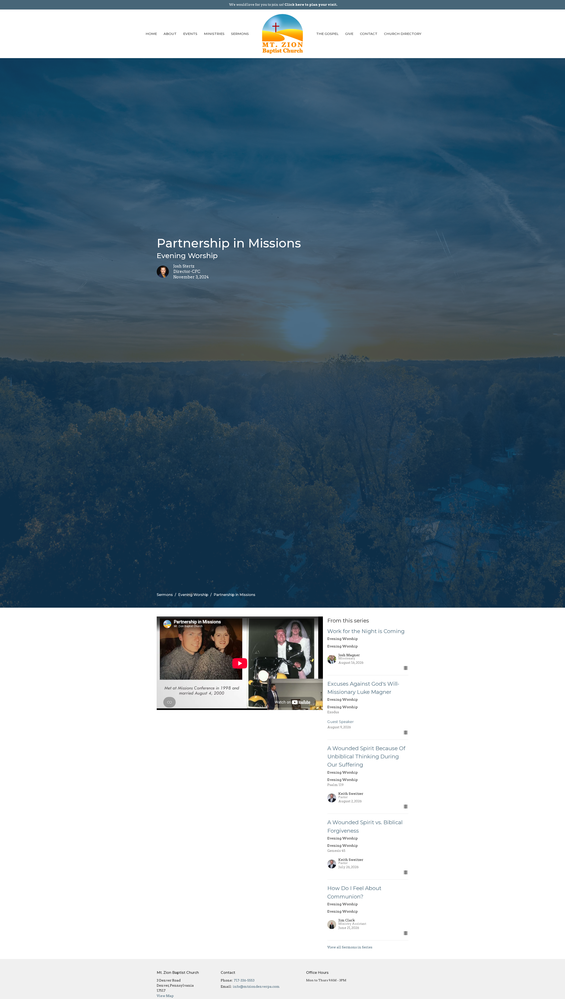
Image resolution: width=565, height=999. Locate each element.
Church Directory (402, 34)
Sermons (240, 34)
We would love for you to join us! (283, 5)
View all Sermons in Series (349, 947)
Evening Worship (193, 595)
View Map (165, 996)
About (170, 34)
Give (349, 34)
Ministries (214, 34)
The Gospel (327, 34)
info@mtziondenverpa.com (256, 987)
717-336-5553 (244, 980)
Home (151, 34)
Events (190, 34)
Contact (368, 34)
